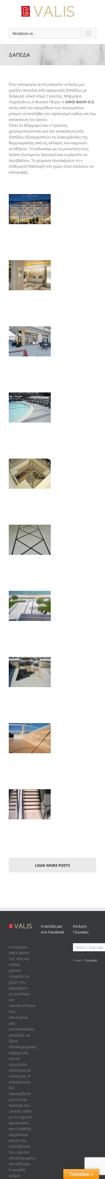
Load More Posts (52, 865)
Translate (90, 960)
